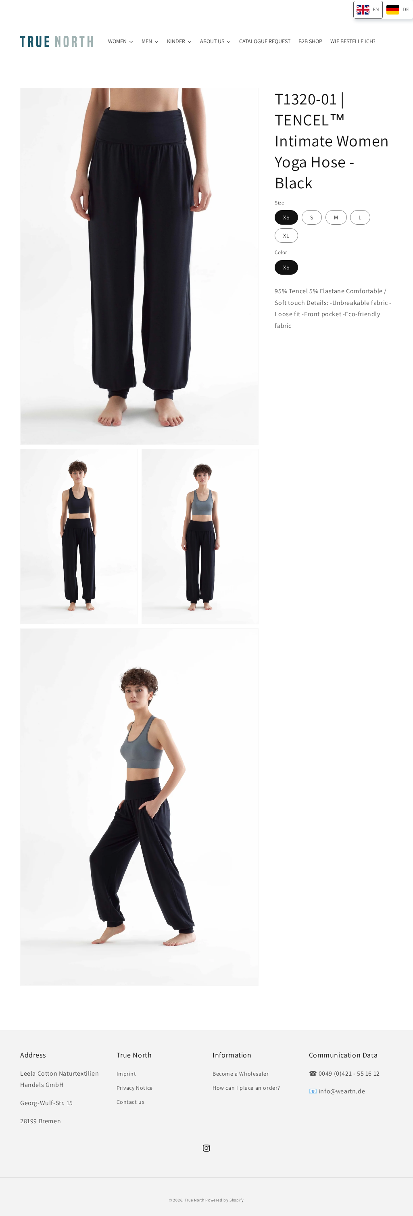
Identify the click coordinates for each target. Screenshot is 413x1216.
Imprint (126, 1073)
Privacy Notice (135, 1087)
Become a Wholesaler (241, 1073)
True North (194, 1200)
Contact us (131, 1101)
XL (286, 235)
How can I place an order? (246, 1087)
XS (286, 217)
